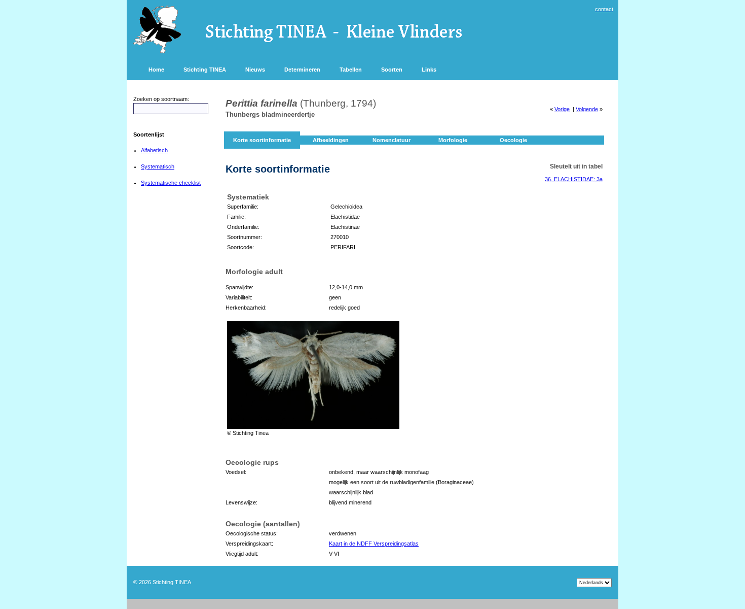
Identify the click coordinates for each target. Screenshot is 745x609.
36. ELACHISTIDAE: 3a (574, 179)
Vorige (562, 109)
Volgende (587, 109)
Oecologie (513, 140)
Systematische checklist (171, 183)
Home (156, 69)
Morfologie (452, 140)
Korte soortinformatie (262, 140)
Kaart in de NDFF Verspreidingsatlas (374, 543)
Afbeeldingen (331, 140)
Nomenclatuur (391, 140)
